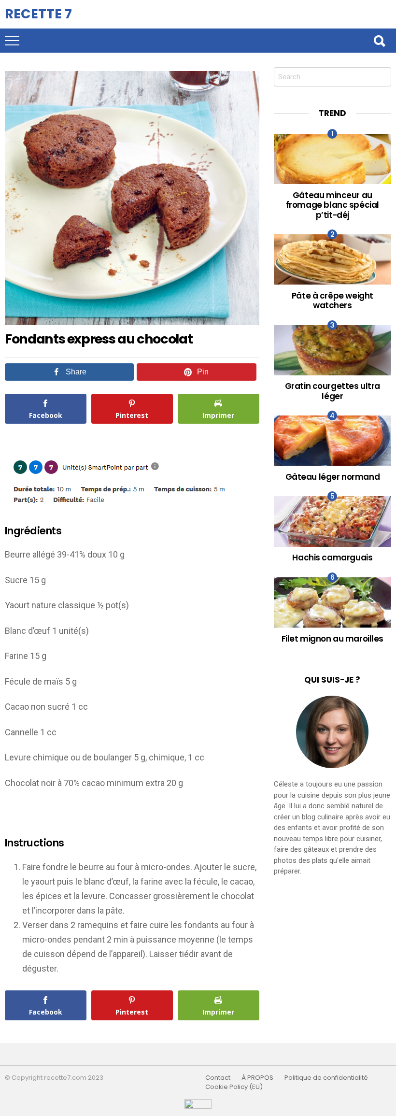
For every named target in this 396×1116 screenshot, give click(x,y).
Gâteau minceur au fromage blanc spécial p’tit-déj (332, 205)
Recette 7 (38, 14)
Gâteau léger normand (332, 477)
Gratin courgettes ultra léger (332, 390)
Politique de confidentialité (326, 1078)
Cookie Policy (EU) (234, 1087)
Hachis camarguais (332, 557)
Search (379, 41)
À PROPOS (257, 1078)
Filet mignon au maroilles (332, 638)
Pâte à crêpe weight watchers (332, 300)
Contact (217, 1078)
